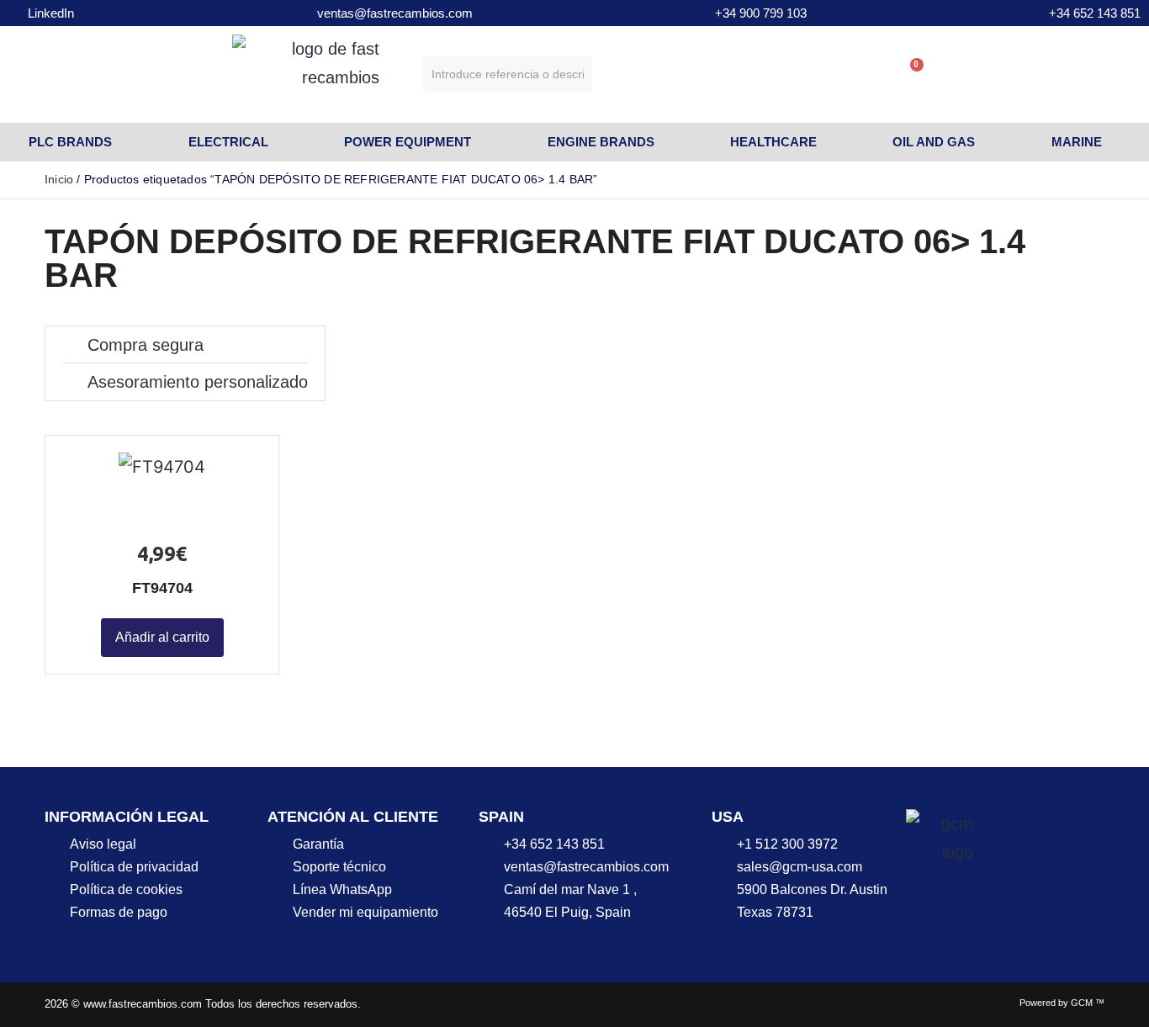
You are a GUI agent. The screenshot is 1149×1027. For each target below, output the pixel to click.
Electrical (228, 142)
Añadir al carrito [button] (162, 637)
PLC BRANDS (70, 142)
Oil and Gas (933, 142)
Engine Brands (601, 142)
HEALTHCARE (773, 142)
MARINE (1076, 142)
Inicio (59, 179)
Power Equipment (407, 142)
